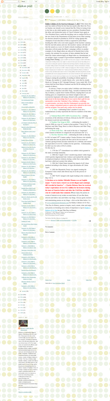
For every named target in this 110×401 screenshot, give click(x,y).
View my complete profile (24, 392)
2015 (21, 297)
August (24, 78)
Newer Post (48, 280)
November (25, 70)
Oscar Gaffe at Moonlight (28, 107)
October (24, 72)
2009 (21, 312)
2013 (21, 302)
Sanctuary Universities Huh (28, 250)
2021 (21, 55)
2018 (21, 63)
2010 (21, 310)
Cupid (22, 210)
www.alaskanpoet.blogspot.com (58, 203)
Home (68, 280)
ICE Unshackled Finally (27, 100)
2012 (21, 305)
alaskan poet (24, 6)
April (23, 88)
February (24, 93)
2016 (21, 294)
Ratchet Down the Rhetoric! (28, 270)
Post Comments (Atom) (59, 283)
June (23, 83)
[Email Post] (90, 220)
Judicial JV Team (25, 221)
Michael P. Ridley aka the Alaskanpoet (27, 329)
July (23, 80)
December (25, 67)
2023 (21, 50)
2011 (21, 307)
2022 (21, 52)
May (23, 85)
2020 (21, 57)
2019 (21, 60)
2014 (21, 299)
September (25, 75)
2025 (21, 44)
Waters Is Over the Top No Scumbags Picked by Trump (28, 149)
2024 (21, 47)
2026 (21, 42)
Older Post (89, 280)
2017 (21, 65)
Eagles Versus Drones (27, 140)
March (23, 91)
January (24, 291)
